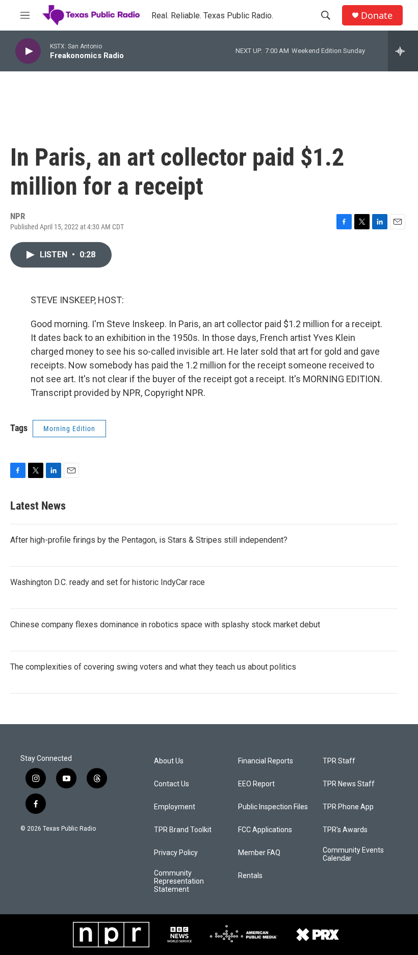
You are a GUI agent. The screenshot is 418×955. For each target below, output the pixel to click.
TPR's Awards (345, 830)
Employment (174, 807)
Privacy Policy (176, 853)
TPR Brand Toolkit (183, 830)
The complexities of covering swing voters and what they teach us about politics (153, 667)
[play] (28, 51)
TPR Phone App (348, 807)
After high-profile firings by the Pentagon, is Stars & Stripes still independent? (149, 540)
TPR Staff (339, 761)
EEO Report (256, 784)
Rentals (250, 876)
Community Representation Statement (179, 881)
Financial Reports (265, 761)
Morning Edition (69, 429)
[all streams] (403, 51)
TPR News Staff (349, 784)
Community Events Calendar (353, 854)
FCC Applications (265, 830)
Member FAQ (259, 853)
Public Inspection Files (273, 807)
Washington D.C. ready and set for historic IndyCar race (107, 582)
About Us (169, 761)
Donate (377, 15)
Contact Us (171, 784)
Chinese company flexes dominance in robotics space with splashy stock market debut (165, 624)
